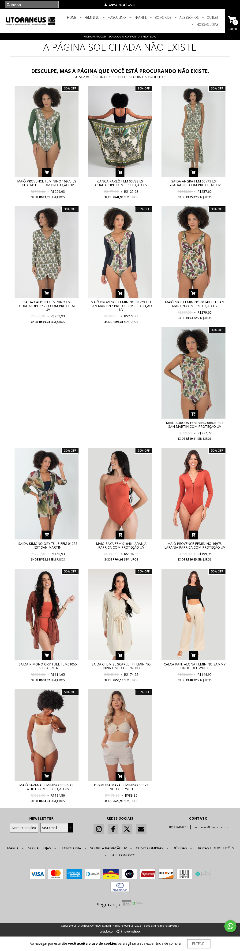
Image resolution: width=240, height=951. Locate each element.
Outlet (212, 17)
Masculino (116, 17)
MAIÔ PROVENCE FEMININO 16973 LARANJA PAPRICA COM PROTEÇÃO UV (194, 545)
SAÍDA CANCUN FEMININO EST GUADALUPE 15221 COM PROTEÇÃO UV (47, 306)
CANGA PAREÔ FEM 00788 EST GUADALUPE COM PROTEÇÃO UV (121, 183)
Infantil (140, 17)
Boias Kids (163, 17)
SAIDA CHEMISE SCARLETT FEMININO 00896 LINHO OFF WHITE (121, 666)
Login (131, 4)
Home (72, 17)
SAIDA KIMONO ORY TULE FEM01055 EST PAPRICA (48, 666)
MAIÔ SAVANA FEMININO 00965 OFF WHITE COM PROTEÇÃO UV (47, 787)
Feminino (92, 17)
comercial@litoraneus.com (211, 827)
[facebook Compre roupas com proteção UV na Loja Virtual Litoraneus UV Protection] (113, 829)
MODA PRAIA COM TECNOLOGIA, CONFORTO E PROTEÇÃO (120, 36)
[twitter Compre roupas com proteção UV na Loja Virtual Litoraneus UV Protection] (127, 829)
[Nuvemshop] (120, 933)
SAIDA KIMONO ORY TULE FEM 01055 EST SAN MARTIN (47, 545)
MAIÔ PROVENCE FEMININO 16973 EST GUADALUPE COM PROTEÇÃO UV (47, 183)
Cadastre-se (117, 4)
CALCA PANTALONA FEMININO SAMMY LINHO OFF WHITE (194, 666)
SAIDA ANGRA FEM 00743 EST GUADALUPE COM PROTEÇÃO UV (195, 183)
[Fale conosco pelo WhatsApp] (230, 926)
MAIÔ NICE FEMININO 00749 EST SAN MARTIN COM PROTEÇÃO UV (194, 304)
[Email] (141, 829)
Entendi (198, 943)
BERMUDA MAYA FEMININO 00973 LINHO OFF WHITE (121, 787)
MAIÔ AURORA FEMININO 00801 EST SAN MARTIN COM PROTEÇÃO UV (194, 424)
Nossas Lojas (206, 24)
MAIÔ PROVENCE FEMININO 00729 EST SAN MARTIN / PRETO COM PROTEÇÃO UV (121, 306)
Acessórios (189, 17)
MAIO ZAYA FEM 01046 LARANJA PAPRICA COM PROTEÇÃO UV (121, 545)
